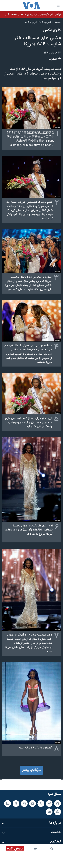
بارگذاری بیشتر (31, 770)
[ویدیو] (35, 848)
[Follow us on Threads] (16, 803)
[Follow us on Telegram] (49, 803)
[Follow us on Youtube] (32, 803)
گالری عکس (52, 30)
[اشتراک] (49, 812)
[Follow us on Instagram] (24, 803)
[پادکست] (57, 812)
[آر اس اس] (7, 803)
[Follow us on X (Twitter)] (40, 803)
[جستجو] (52, 848)
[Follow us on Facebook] (57, 803)
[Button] (54, 59)
